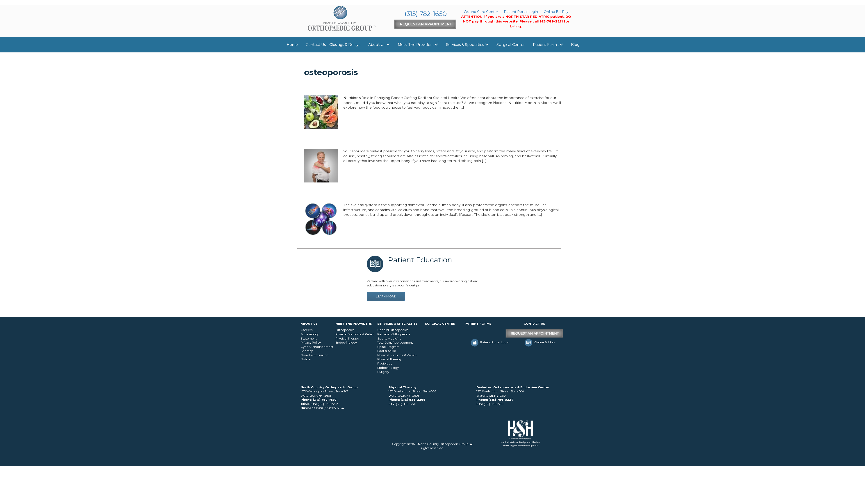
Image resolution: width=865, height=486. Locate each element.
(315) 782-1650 (426, 14)
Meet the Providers (415, 45)
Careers (306, 330)
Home (292, 45)
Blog (575, 45)
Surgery (383, 372)
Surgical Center (510, 45)
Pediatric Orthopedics (393, 334)
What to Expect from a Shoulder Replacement (374, 140)
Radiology (384, 363)
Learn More (386, 296)
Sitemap (307, 351)
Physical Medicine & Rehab (355, 334)
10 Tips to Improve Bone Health (351, 194)
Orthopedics (344, 330)
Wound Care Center (481, 11)
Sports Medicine (389, 338)
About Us (376, 45)
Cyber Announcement (317, 347)
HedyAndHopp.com (527, 445)
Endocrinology (346, 342)
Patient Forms (545, 45)
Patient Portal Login (521, 11)
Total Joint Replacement (395, 342)
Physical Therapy (347, 338)
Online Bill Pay (556, 11)
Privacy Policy (311, 342)
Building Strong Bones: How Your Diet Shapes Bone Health (392, 86)
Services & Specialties (465, 45)
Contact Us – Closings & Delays (333, 45)
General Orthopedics (392, 330)
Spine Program (388, 347)
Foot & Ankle (386, 351)
